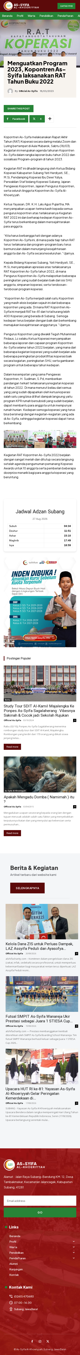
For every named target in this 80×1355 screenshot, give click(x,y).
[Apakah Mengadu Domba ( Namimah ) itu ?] (40, 774)
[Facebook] (32, 1342)
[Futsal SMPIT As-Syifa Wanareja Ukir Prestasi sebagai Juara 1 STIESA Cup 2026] (42, 994)
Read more (12, 746)
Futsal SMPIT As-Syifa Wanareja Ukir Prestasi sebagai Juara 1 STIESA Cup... (39, 1018)
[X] (48, 1342)
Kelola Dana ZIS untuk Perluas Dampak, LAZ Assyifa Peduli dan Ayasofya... (39, 946)
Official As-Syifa (28, 91)
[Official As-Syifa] (11, 91)
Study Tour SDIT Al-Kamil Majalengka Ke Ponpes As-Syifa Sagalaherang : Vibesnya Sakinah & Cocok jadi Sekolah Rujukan (39, 711)
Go (40, 1212)
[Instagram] (40, 1342)
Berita (7, 700)
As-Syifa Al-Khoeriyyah (15, 790)
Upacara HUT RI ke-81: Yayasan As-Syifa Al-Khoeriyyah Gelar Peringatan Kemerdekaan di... (40, 1093)
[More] (50, 119)
